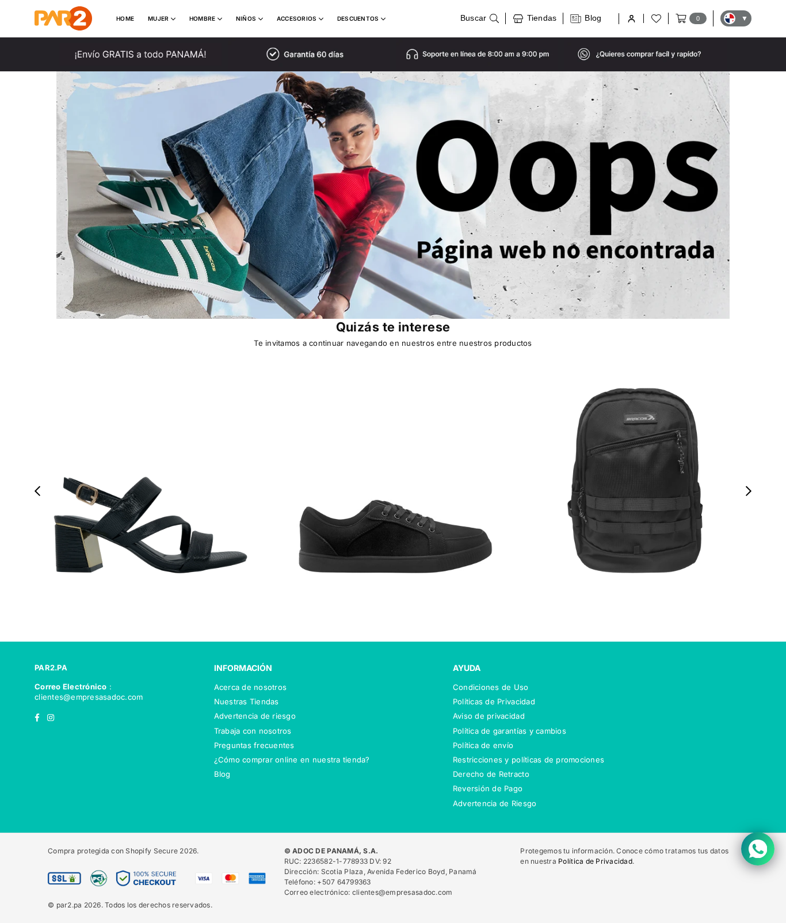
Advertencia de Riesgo (494, 803)
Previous (38, 490)
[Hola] (631, 18)
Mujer (159, 18)
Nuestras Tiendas (246, 701)
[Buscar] (480, 18)
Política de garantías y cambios (509, 730)
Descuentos (359, 18)
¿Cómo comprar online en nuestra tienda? (292, 759)
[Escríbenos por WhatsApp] (757, 848)
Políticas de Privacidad (494, 701)
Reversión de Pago (487, 788)
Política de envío (483, 745)
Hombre (203, 18)
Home (125, 18)
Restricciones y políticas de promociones (528, 759)
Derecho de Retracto (491, 774)
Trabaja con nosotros (253, 730)
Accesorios (298, 18)
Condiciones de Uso (491, 687)
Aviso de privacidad (489, 715)
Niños (247, 18)
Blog (222, 774)
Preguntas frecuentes (254, 745)
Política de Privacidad (595, 861)
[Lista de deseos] (655, 18)
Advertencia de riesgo (255, 715)
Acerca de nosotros (250, 687)
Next (749, 490)
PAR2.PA (51, 667)
